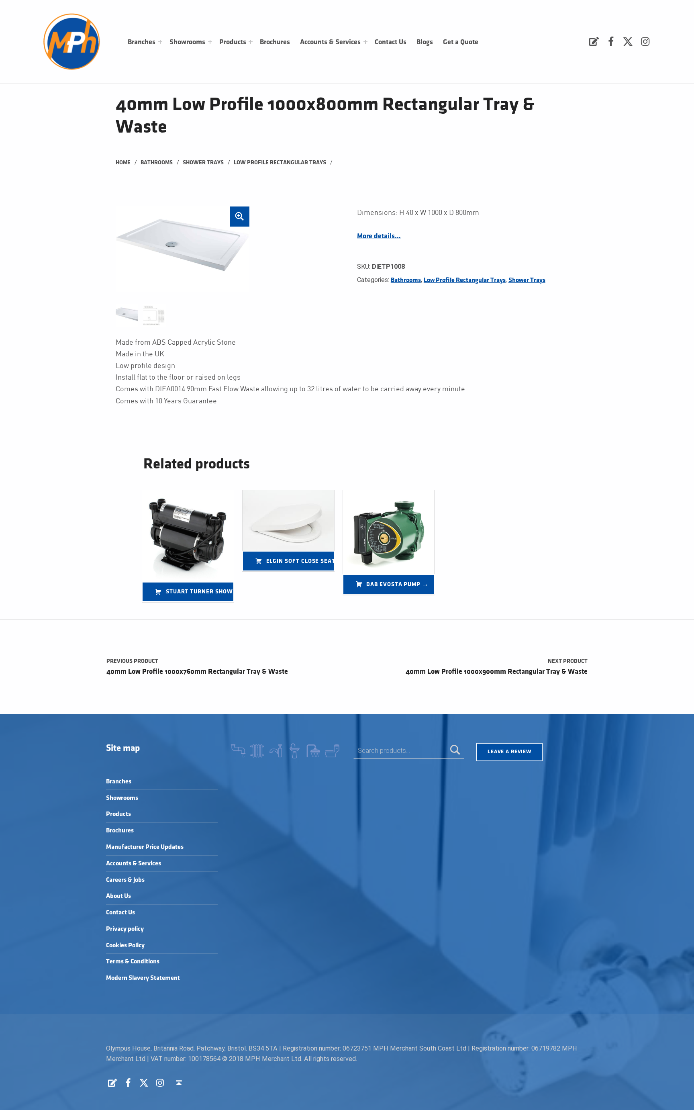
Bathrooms (157, 162)
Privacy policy (125, 929)
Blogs (424, 42)
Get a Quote (460, 42)
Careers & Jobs (125, 880)
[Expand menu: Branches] (160, 42)
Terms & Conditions (132, 962)
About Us (118, 896)
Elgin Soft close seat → (300, 561)
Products (232, 42)
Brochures (275, 42)
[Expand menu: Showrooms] (210, 42)
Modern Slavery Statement (143, 978)
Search (455, 750)
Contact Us (390, 42)
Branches (141, 42)
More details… (379, 236)
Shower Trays (203, 162)
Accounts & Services (330, 42)
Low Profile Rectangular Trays (280, 162)
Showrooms (187, 42)
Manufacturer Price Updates (145, 847)
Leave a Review (509, 751)
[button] (240, 216)
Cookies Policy (125, 945)
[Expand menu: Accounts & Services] (365, 42)
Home (123, 162)
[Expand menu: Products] (251, 42)
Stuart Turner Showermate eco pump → (200, 591)
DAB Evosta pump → (397, 584)
